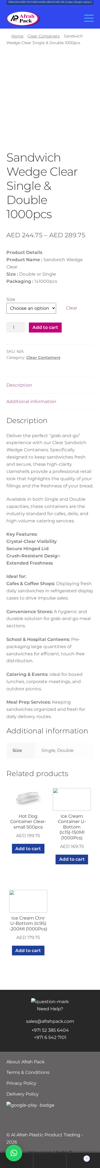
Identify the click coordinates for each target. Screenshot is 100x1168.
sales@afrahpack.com (50, 1021)
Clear (71, 308)
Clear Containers (44, 36)
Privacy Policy (21, 1083)
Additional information (31, 401)
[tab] (50, 385)
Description (19, 385)
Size (10, 299)
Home (17, 36)
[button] (14, 1153)
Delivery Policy (22, 1094)
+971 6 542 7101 (50, 1037)
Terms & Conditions (27, 1072)
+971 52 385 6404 (50, 1030)
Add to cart (45, 327)
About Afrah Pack (25, 1061)
